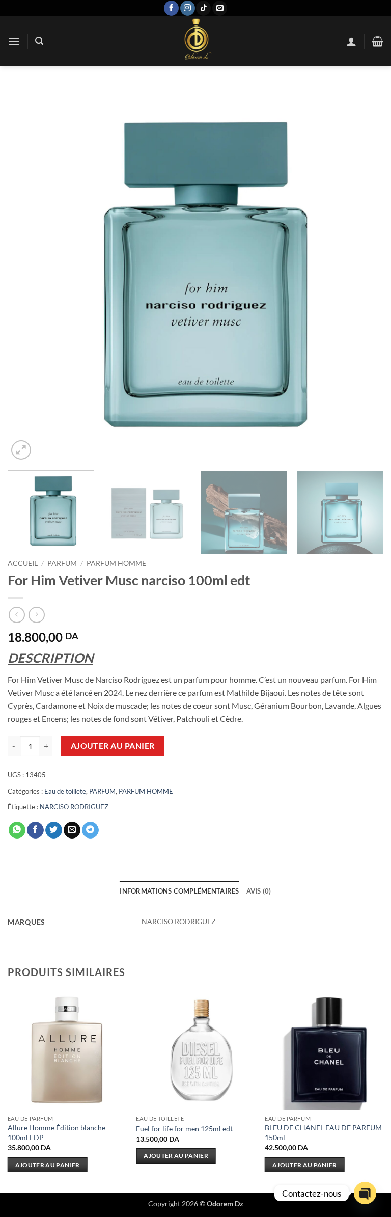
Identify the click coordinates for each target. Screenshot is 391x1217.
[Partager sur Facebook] (35, 830)
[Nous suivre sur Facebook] (171, 8)
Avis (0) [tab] (258, 891)
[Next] (363, 274)
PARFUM (62, 563)
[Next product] (16, 615)
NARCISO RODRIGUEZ (74, 807)
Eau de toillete (65, 791)
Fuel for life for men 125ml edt (184, 1128)
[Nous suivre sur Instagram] (187, 8)
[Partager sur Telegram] (90, 830)
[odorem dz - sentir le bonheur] (195, 41)
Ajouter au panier (113, 745)
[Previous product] (36, 615)
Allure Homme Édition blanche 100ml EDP (56, 1132)
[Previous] (28, 274)
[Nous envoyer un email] (219, 8)
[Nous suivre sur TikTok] (203, 8)
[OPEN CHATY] (365, 1193)
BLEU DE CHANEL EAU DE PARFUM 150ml (323, 1132)
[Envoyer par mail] (72, 830)
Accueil (23, 563)
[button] (14, 41)
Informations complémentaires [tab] (179, 891)
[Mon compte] (351, 41)
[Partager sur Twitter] (53, 830)
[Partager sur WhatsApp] (17, 830)
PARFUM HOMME (116, 563)
